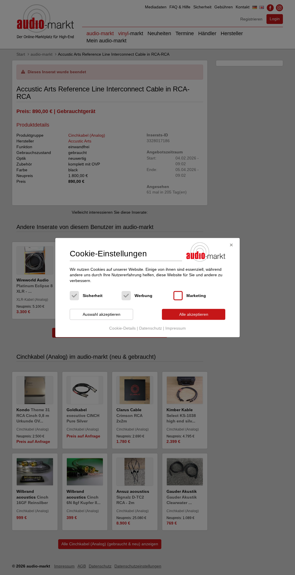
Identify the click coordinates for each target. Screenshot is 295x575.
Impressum (175, 328)
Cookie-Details (122, 328)
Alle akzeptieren (193, 314)
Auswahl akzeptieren (101, 314)
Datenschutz (150, 328)
